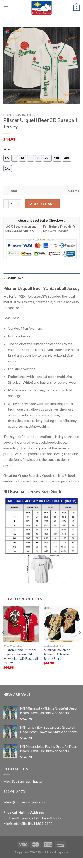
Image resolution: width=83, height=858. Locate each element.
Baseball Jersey (26, 115)
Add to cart (42, 204)
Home (7, 115)
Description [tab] (13, 277)
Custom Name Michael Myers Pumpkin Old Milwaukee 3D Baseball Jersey (20, 656)
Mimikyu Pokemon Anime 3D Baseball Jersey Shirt (57, 654)
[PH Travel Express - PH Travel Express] (41, 8)
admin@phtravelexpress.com (25, 802)
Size (6, 149)
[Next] (80, 641)
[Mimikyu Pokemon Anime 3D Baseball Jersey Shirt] (62, 624)
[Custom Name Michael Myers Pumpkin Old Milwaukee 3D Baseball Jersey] (21, 624)
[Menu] (6, 7)
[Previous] (3, 641)
